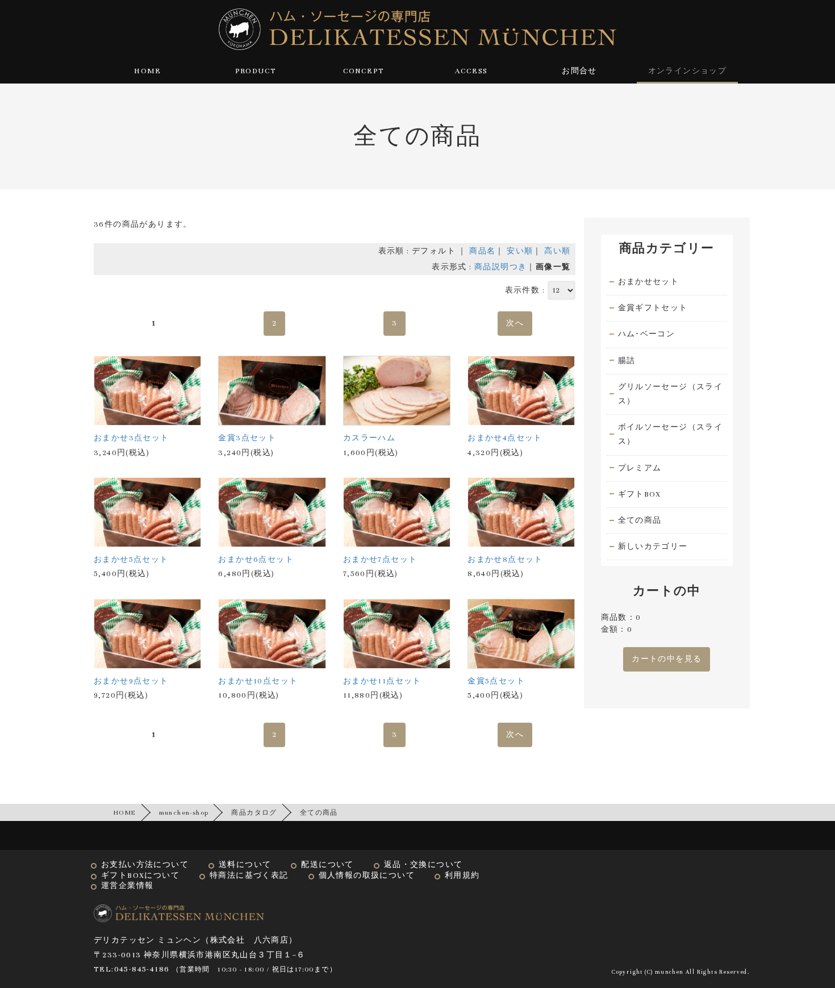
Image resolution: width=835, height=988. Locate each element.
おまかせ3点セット (131, 438)
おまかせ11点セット (382, 681)
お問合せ (579, 71)
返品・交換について (423, 864)
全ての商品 (640, 520)
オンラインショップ (687, 71)
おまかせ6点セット (256, 559)
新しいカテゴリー (653, 546)
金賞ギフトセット (653, 307)
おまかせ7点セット (380, 559)
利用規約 (462, 875)
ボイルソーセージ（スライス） (670, 434)
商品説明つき (500, 267)
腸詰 (627, 360)
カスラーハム (369, 438)
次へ (515, 323)
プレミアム (640, 468)
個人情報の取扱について (367, 875)
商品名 (482, 251)
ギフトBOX (639, 494)
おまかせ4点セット (504, 438)
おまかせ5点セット (131, 559)
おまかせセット (648, 281)
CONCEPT (364, 71)
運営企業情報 (127, 885)
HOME (147, 71)
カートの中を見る (667, 659)
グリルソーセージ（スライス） (670, 394)
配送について (327, 864)
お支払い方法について (145, 864)
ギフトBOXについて (140, 875)
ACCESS (471, 71)
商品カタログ (254, 812)
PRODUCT (256, 71)
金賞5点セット (496, 681)
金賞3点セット (247, 438)
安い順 (520, 251)
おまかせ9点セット (131, 681)
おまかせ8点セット (505, 559)
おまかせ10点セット (258, 681)
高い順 (557, 251)
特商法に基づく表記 (249, 875)
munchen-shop (184, 812)
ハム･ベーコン (646, 334)
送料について (245, 864)
